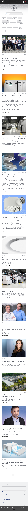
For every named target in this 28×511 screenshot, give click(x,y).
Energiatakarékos (6, 20)
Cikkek (15, 13)
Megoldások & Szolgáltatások (9, 497)
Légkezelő (9, 18)
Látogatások (20, 23)
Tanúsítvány (22, 25)
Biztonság (15, 28)
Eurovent (4, 28)
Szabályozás (13, 20)
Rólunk (3, 491)
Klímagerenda (12, 23)
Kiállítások (9, 28)
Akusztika (10, 25)
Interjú (20, 18)
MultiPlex (15, 18)
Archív (4, 30)
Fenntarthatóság (5, 23)
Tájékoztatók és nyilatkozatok (9, 502)
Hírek (11, 13)
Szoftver (16, 25)
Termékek (20, 13)
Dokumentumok (6, 499)
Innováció (19, 20)
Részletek (13, 509)
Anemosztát (5, 25)
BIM (20, 28)
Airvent (3, 484)
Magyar (5, 487)
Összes (7, 13)
